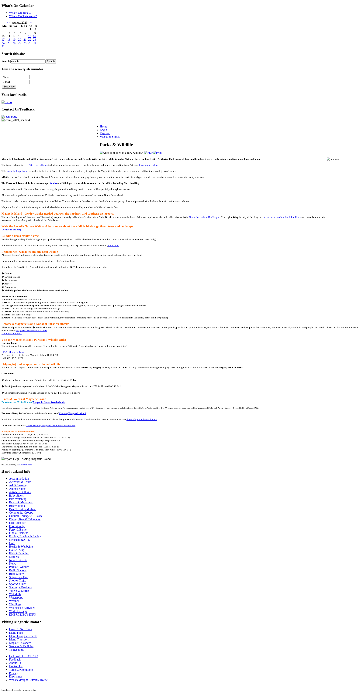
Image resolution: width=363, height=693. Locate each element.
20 (19, 39)
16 (34, 36)
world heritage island (17, 171)
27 (19, 43)
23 (34, 39)
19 (14, 39)
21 (24, 39)
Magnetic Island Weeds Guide (49, 402)
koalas (53, 183)
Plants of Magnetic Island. (72, 413)
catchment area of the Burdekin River (282, 217)
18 (8, 39)
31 (3, 46)
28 (24, 43)
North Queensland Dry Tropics (204, 217)
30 (34, 43)
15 (29, 36)
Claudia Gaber (25, 465)
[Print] (157, 152)
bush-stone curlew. (148, 165)
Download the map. (12, 229)
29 (29, 43)
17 (3, 39)
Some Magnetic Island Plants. (141, 419)
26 (14, 43)
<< (9, 22)
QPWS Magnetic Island (13, 352)
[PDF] (148, 152)
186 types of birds (38, 165)
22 (29, 39)
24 (3, 43)
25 (8, 43)
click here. (113, 245)
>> (30, 22)
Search (6, 61)
